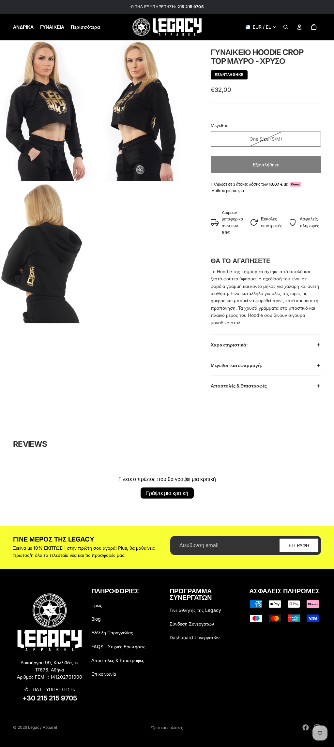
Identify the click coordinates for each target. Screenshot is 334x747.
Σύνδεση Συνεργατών (192, 624)
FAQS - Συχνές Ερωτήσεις (118, 646)
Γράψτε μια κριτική (167, 493)
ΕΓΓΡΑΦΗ (299, 545)
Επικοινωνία (103, 674)
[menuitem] (85, 27)
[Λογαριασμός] (299, 27)
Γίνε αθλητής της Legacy (195, 610)
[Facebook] (306, 727)
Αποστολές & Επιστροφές (239, 385)
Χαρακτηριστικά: (229, 344)
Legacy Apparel (42, 727)
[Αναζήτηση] (286, 27)
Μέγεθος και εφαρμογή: (237, 365)
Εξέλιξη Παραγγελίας (112, 632)
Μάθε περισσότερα (227, 191)
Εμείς (96, 605)
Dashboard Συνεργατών (195, 637)
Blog (96, 619)
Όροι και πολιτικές (167, 727)
